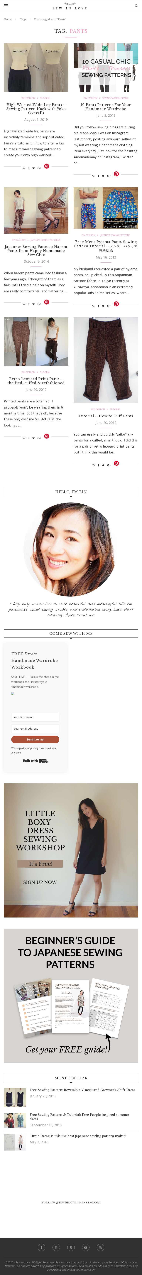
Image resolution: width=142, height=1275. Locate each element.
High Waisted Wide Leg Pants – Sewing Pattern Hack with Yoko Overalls (36, 109)
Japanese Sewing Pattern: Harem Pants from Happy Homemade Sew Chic (36, 251)
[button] (35, 695)
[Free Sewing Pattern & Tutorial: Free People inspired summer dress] (15, 1115)
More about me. (80, 615)
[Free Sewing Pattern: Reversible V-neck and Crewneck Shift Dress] (15, 1091)
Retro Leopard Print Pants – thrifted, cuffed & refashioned (36, 381)
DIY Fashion (28, 98)
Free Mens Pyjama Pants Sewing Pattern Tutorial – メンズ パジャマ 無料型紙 (107, 246)
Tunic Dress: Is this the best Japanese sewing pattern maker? (78, 1136)
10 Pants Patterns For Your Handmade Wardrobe (106, 107)
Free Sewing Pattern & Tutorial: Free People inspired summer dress (79, 1117)
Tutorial (45, 98)
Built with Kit (35, 761)
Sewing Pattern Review (115, 98)
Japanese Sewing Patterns (45, 240)
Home (8, 19)
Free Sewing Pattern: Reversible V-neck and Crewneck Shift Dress (82, 1090)
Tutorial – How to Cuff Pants (105, 416)
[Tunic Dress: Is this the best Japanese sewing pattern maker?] (15, 1137)
